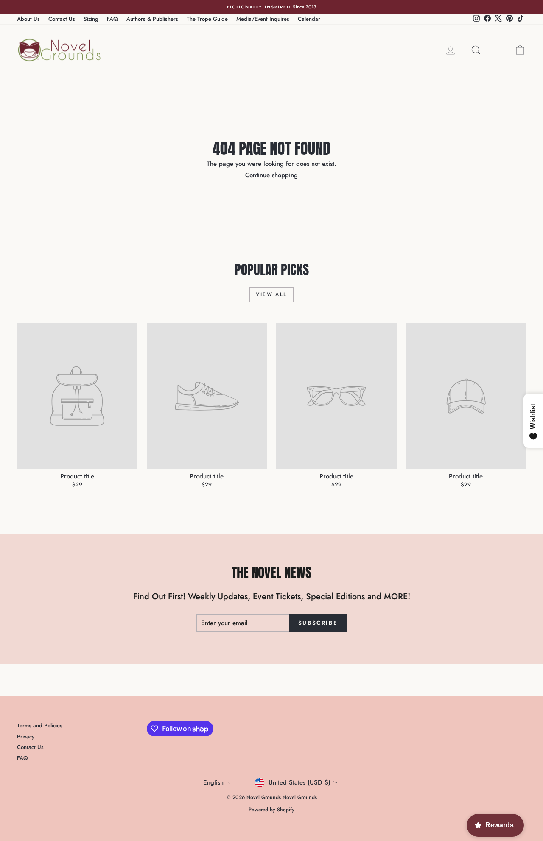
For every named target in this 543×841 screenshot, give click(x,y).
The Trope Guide (207, 19)
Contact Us (61, 19)
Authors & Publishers (152, 19)
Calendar (309, 19)
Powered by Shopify (271, 809)
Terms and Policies (39, 725)
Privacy (25, 736)
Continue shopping (271, 175)
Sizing (91, 19)
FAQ (112, 19)
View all (271, 294)
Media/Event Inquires (262, 19)
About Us (28, 19)
